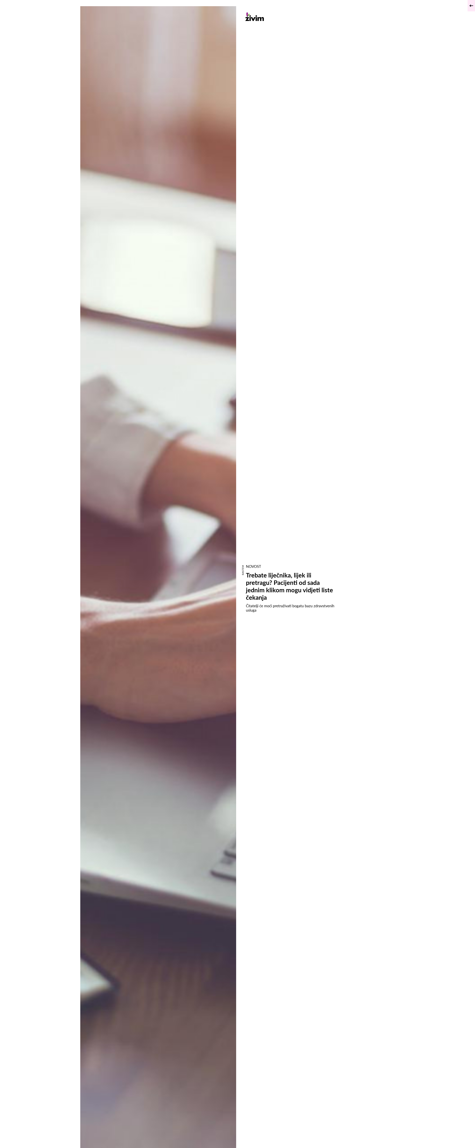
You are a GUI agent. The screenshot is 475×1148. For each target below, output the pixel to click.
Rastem (243, 570)
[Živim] (291, 16)
